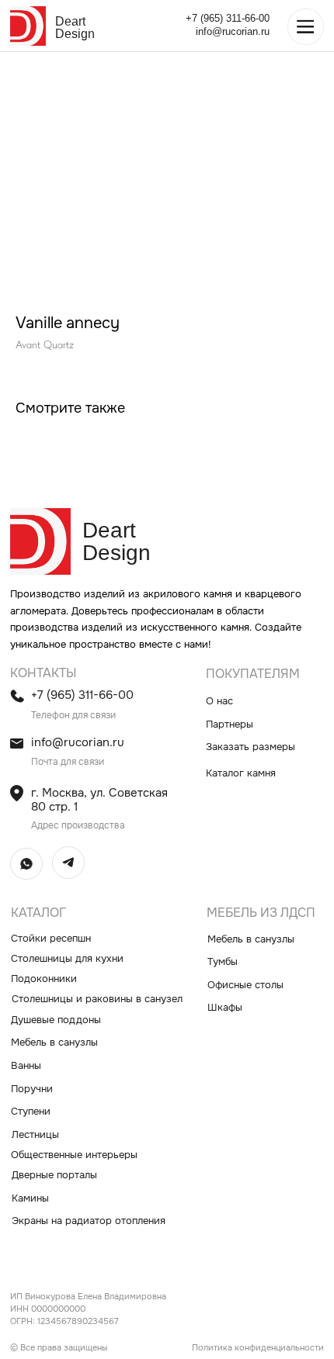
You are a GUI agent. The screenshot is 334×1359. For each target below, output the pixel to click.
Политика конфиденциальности (258, 1348)
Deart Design (75, 27)
